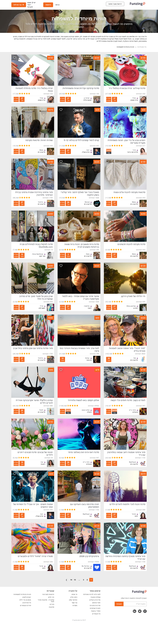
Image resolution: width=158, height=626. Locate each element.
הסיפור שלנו (73, 600)
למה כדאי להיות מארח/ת (91, 594)
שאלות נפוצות (95, 597)
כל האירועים (27, 603)
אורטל (134, 514)
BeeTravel (132, 462)
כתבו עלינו (73, 597)
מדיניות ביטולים (94, 600)
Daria (88, 254)
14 (71, 580)
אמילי (134, 98)
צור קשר (74, 603)
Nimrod (87, 202)
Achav (87, 358)
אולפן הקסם (86, 410)
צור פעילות (18, 5)
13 (75, 580)
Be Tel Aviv (86, 566)
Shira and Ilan (131, 306)
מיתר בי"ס (132, 410)
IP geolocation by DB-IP (79, 620)
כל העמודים (96, 614)
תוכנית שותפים (95, 608)
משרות (75, 605)
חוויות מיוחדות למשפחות (22, 594)
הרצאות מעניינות (48, 594)
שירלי (41, 306)
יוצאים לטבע (26, 597)
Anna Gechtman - (37, 254)
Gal (134, 358)
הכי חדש (51, 597)
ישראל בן (87, 98)
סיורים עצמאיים (25, 605)
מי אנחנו (74, 594)
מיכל (134, 150)
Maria (41, 150)
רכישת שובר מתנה (115, 4)
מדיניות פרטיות (95, 605)
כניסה (57, 5)
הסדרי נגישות (95, 611)
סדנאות (51, 607)
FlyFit (41, 410)
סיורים (52, 604)
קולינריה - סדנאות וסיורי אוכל (46, 600)
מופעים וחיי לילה (25, 600)
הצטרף (119, 604)
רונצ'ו (88, 150)
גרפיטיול (40, 202)
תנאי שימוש (96, 603)
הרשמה (48, 5)
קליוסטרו (87, 306)
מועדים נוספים (108, 99)
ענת (42, 462)
